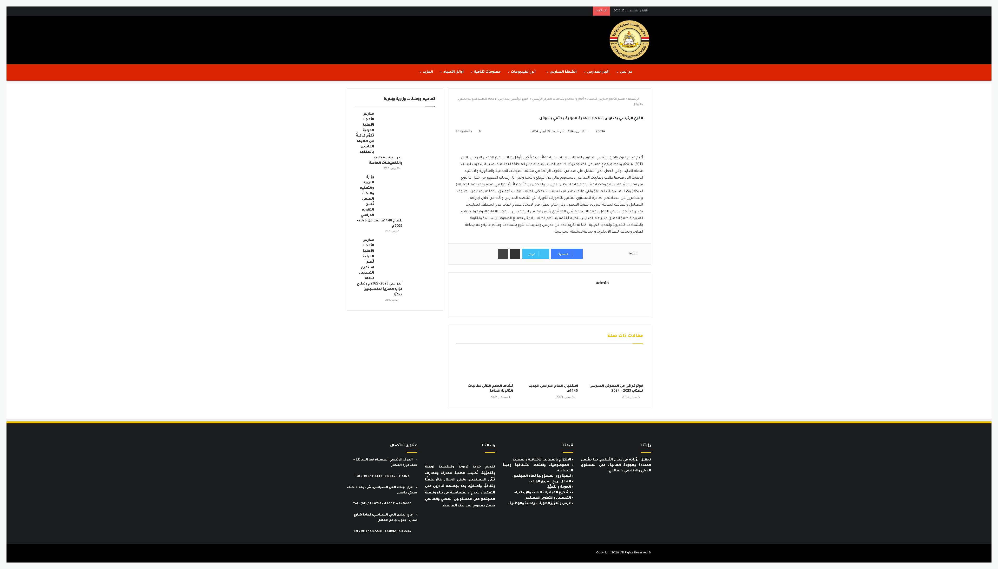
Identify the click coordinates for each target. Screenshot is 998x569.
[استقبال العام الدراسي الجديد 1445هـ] (549, 365)
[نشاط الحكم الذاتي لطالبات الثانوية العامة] (484, 365)
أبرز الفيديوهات (523, 72)
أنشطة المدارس (563, 72)
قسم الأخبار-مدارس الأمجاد (606, 99)
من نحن (626, 72)
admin (600, 131)
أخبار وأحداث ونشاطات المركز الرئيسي (558, 99)
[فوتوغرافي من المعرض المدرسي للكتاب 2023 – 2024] (614, 365)
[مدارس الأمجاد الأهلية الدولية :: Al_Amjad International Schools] (629, 40)
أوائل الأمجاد (453, 72)
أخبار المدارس (598, 72)
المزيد (428, 72)
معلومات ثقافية (487, 72)
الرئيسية (634, 99)
